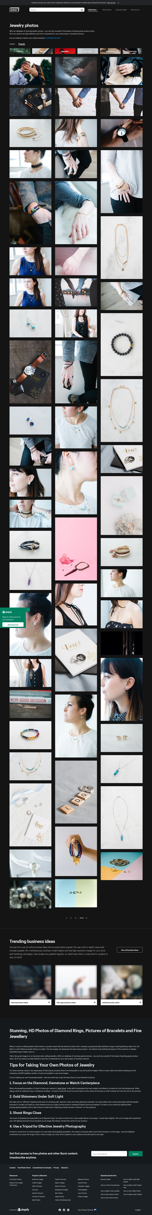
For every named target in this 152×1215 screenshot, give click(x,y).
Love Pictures (82, 1193)
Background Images (61, 1189)
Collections (92, 9)
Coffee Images (37, 1182)
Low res (43, 82)
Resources (135, 9)
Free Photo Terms (24, 1167)
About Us (64, 1167)
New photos (107, 9)
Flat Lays (35, 1189)
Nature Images (60, 1182)
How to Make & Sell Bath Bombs (131, 1180)
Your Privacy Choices (85, 1209)
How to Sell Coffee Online (132, 1191)
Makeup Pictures (83, 1179)
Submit (135, 1153)
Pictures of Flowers (38, 1196)
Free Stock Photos (16, 1179)
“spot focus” (61, 1088)
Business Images (37, 1179)
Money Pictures (60, 1186)
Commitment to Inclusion (42, 1167)
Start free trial (13, 624)
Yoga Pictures (59, 1196)
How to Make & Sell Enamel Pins (132, 1186)
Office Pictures (37, 1186)
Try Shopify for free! (52, 37)
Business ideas (121, 9)
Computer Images (84, 1186)
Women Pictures (37, 1193)
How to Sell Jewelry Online (110, 1194)
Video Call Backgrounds (63, 1200)
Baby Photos (36, 1200)
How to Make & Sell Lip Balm (110, 1191)
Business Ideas (106, 1179)
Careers (13, 1167)
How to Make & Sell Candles (132, 1194)
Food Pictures (82, 1182)
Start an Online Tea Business (110, 1185)
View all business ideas (129, 949)
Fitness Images (83, 1196)
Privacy (56, 1167)
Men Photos (59, 1193)
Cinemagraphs (82, 1189)
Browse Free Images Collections (16, 1183)
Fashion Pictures (60, 1179)
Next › (82, 917)
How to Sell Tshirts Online (109, 1197)
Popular (21, 43)
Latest (12, 43)
